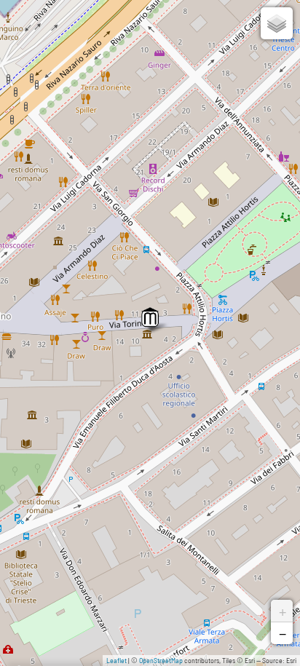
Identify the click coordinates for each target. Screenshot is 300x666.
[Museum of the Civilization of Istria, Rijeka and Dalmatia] (150, 317)
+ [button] (282, 610)
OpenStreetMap (161, 660)
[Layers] (277, 23)
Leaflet (116, 660)
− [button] (282, 633)
